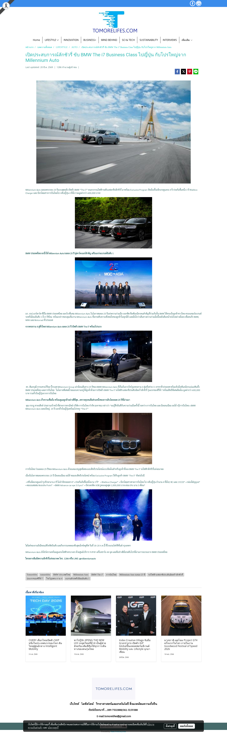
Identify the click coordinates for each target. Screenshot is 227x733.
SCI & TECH (128, 40)
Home (36, 40)
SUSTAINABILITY (149, 40)
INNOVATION (71, 40)
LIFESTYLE (51, 40)
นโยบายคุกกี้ (53, 727)
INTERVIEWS (170, 40)
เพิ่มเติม (186, 40)
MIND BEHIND (109, 40)
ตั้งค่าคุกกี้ (170, 726)
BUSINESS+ (89, 40)
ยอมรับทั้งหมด (186, 726)
